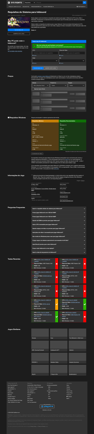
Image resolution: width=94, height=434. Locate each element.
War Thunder (30, 400)
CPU (33, 50)
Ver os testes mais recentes (15, 51)
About (68, 385)
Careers (68, 387)
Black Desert (10, 392)
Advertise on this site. (47, 410)
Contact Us (69, 394)
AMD (49, 387)
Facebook (69, 396)
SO (60, 58)
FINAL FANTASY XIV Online (14, 402)
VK (68, 398)
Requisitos (26, 6)
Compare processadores (52, 385)
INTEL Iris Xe (46, 304)
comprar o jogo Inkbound (43, 76)
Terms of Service (41, 426)
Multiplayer (38, 188)
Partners (68, 389)
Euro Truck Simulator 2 (12, 385)
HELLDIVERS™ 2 (11, 389)
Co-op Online (44, 188)
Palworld (9, 391)
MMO (32, 190)
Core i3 (34, 129)
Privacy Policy (69, 392)
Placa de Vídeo (63, 50)
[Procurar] (84, 2)
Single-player (52, 188)
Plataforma (53, 83)
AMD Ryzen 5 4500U (70, 312)
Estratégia (34, 194)
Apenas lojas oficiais (39, 89)
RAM (33, 58)
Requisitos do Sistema (15, 15)
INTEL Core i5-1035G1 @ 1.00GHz (42, 272)
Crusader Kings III (11, 396)
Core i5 (62, 129)
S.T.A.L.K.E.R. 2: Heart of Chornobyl (35, 387)
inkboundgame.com (65, 192)
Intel (49, 389)
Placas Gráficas (48, 6)
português (81, 6)
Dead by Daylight (11, 398)
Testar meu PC (19, 30)
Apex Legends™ (11, 387)
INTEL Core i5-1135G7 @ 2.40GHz (42, 301)
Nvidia (49, 398)
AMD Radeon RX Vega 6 (71, 315)
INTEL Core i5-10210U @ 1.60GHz (70, 272)
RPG (38, 194)
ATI (49, 394)
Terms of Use (69, 391)
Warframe (10, 394)
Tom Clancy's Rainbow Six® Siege (15, 400)
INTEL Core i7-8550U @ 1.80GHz (42, 260)
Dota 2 (28, 396)
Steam (82, 180)
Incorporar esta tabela (37, 153)
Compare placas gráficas (52, 391)
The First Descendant (31, 402)
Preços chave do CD (15, 6)
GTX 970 (62, 137)
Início (15, 2)
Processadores (35, 6)
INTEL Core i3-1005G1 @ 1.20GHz (70, 287)
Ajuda (34, 55)
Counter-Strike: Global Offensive (34, 385)
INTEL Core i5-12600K (71, 300)
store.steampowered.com (66, 201)
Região (70, 83)
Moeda (34, 83)
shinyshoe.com (64, 197)
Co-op (33, 188)
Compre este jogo (18, 33)
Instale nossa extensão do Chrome (46, 47)
